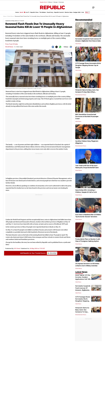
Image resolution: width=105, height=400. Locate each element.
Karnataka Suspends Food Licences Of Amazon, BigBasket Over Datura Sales (88, 40)
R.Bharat (50, 2)
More (87, 12)
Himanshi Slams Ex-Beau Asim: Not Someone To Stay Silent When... (87, 91)
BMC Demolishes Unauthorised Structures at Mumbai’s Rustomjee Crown (86, 116)
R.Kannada (61, 2)
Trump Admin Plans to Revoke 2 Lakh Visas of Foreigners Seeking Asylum (87, 240)
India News (78, 43)
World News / (11, 16)
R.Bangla (55, 2)
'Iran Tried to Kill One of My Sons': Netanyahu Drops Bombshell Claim (87, 167)
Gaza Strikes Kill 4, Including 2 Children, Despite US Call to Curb (86, 191)
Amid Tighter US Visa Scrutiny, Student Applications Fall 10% (82, 277)
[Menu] (92, 7)
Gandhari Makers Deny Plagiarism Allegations (86, 142)
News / (5, 16)
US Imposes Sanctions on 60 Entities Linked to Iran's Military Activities (87, 265)
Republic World (43, 2)
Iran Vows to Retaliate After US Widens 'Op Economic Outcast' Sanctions (88, 216)
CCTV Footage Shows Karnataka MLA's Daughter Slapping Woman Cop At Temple (88, 65)
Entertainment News (80, 94)
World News (9, 47)
